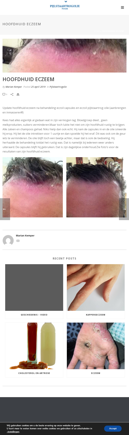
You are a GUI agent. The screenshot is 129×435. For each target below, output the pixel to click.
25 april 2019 (38, 86)
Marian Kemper (14, 86)
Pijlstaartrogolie (58, 86)
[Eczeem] (96, 346)
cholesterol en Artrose (34, 373)
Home (97, 31)
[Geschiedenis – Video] (34, 287)
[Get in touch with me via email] (18, 241)
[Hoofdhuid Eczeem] (64, 56)
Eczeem (95, 373)
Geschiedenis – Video (34, 314)
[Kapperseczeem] (96, 287)
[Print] (20, 94)
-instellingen (13, 431)
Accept (113, 428)
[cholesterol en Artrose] (34, 346)
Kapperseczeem (95, 314)
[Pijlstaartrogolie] (64, 7)
